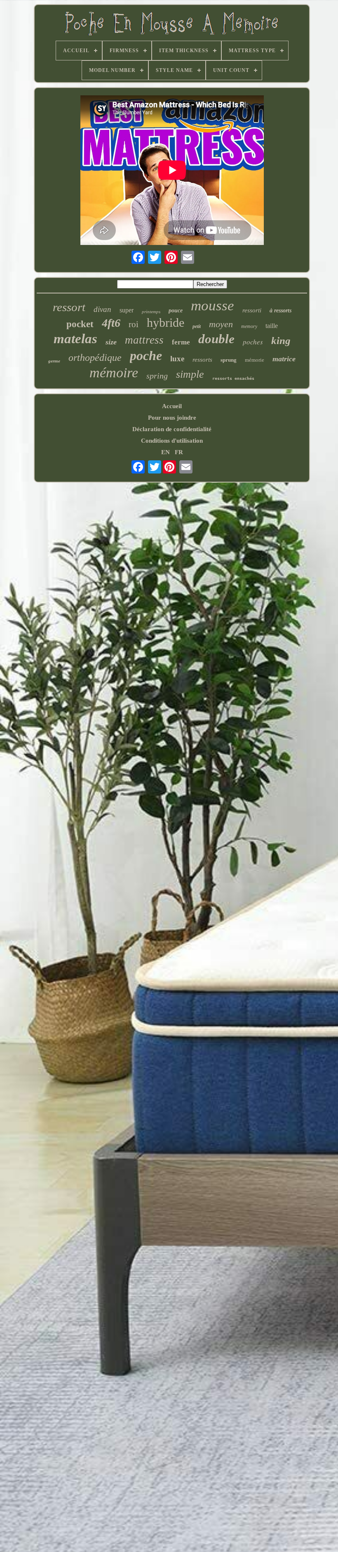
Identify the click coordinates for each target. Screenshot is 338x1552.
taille (271, 325)
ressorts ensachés (233, 378)
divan (102, 309)
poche (146, 355)
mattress (144, 340)
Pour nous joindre (172, 417)
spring (157, 375)
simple (190, 374)
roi (133, 324)
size (111, 342)
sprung (229, 360)
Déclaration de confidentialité (171, 429)
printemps (151, 311)
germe (54, 360)
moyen (221, 324)
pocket (80, 324)
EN (165, 452)
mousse (212, 306)
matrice (284, 359)
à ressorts (280, 310)
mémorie (254, 360)
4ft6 (111, 322)
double (216, 339)
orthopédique (95, 357)
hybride (165, 322)
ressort (69, 307)
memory (249, 326)
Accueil (172, 406)
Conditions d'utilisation (172, 440)
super (127, 310)
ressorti (251, 310)
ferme (181, 342)
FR (179, 452)
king (281, 340)
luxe (177, 358)
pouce (176, 310)
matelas (75, 338)
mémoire (113, 372)
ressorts (202, 359)
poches (253, 341)
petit (196, 326)
